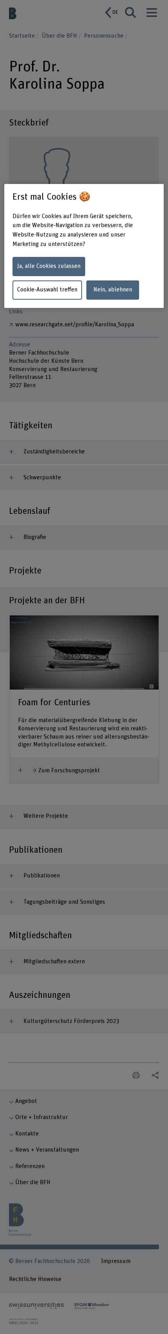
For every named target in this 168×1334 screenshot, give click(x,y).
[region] (84, 246)
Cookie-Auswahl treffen (47, 290)
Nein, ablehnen (112, 290)
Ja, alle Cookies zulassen (48, 266)
